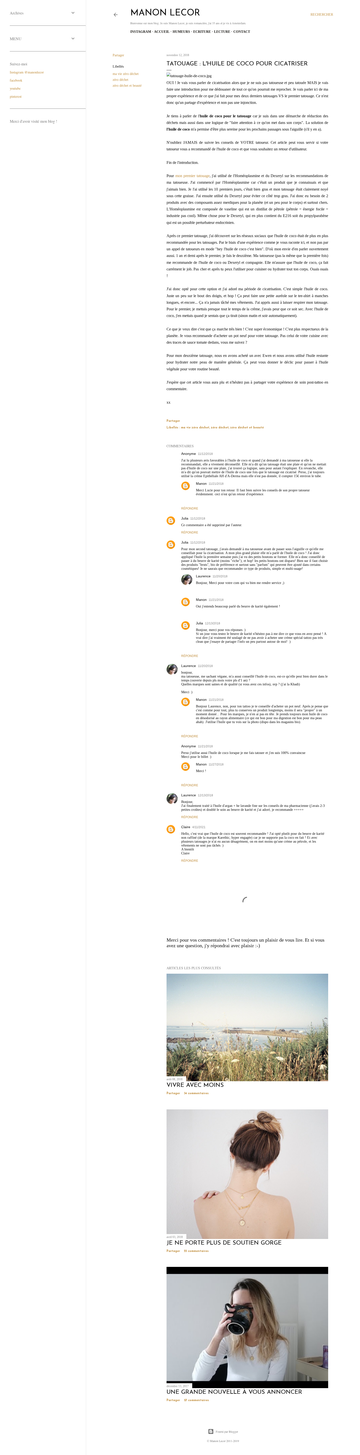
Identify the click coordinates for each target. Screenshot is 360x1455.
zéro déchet (120, 80)
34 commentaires (196, 1093)
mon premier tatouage (192, 176)
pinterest (16, 96)
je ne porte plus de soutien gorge (224, 1243)
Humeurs (181, 32)
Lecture (222, 32)
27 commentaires (196, 1400)
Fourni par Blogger (227, 1431)
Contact (241, 32)
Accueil (161, 32)
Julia (184, 518)
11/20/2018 (220, 576)
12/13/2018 (212, 623)
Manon (201, 483)
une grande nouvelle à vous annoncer (234, 1392)
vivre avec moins (195, 1085)
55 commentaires (196, 1251)
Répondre (189, 508)
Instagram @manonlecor (27, 72)
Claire (185, 827)
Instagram (140, 32)
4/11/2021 (198, 827)
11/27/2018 (216, 764)
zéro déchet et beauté (127, 85)
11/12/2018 (205, 454)
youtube (15, 88)
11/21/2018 (216, 483)
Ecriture (202, 32)
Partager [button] (118, 55)
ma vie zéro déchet (126, 74)
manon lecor (165, 13)
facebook (16, 80)
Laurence (203, 576)
